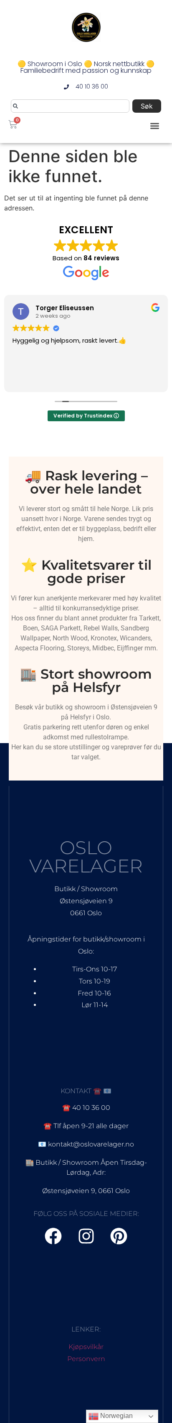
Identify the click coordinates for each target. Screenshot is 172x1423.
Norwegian (116, 1415)
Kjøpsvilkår (86, 1347)
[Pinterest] (119, 1236)
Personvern (86, 1359)
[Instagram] (86, 1236)
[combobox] (70, 106)
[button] (155, 126)
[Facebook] (53, 1236)
